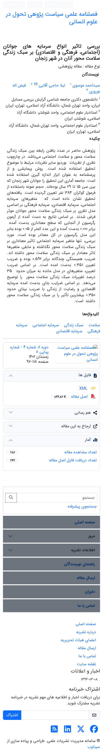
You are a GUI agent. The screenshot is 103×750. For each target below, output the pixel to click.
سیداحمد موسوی (86, 85)
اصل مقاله (71, 396)
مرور (91, 536)
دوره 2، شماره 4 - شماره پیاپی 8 (29, 349)
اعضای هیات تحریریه (78, 640)
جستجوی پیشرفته (82, 506)
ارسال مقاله (86, 578)
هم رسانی (82, 412)
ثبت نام (36, 4)
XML (84, 388)
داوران (90, 592)
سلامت (94, 325)
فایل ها (84, 375)
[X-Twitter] (81, 731)
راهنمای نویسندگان (79, 564)
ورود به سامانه (58, 4)
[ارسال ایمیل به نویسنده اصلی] (36, 84)
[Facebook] (94, 731)
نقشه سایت (86, 664)
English (12, 4)
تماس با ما (86, 606)
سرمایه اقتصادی (69, 331)
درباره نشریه (86, 632)
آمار (88, 440)
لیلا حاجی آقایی (52, 85)
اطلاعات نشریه (83, 550)
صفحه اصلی (84, 522)
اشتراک (12, 715)
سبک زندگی (73, 325)
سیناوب (94, 747)
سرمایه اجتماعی (45, 325)
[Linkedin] (68, 731)
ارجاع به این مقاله (76, 426)
